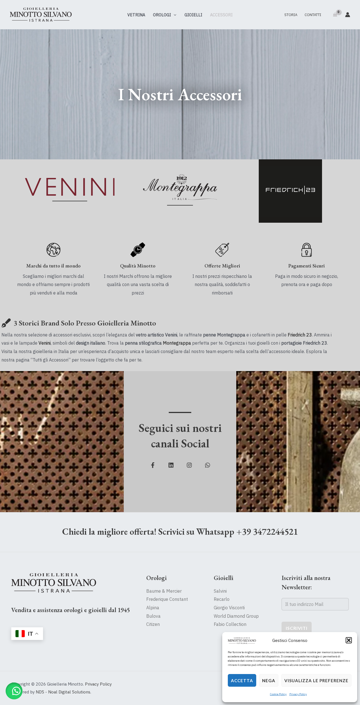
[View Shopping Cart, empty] (334, 14)
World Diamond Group (236, 616)
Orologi (162, 14)
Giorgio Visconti (229, 607)
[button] (349, 640)
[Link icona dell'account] (347, 14)
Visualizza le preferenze (316, 680)
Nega (268, 680)
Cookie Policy (278, 694)
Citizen (153, 624)
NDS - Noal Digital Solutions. (63, 692)
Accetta (242, 680)
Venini (45, 343)
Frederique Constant (167, 599)
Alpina (152, 607)
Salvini (220, 591)
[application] (173, 14)
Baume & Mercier (164, 591)
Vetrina (136, 14)
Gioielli (193, 14)
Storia (290, 14)
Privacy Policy (298, 694)
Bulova (153, 616)
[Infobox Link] (69, 191)
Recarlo (222, 599)
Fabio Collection (230, 624)
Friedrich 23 (300, 335)
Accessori (221, 14)
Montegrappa (177, 343)
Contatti (313, 14)
